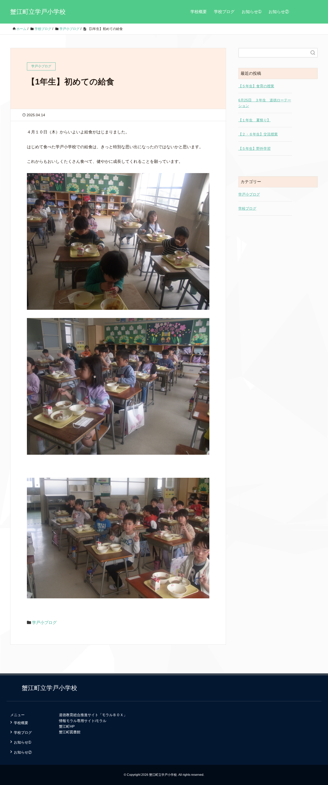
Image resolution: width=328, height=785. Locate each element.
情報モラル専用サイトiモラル (82, 721)
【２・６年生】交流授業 (258, 134)
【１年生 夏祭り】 (254, 120)
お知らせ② (279, 11)
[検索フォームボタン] (313, 52)
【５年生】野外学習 (254, 148)
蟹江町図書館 (69, 732)
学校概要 (198, 11)
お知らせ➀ (251, 11)
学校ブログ (224, 11)
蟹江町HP (67, 726)
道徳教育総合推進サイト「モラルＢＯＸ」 (93, 715)
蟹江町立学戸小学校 (38, 11)
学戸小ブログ (44, 622)
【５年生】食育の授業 (256, 86)
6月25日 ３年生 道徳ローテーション (264, 103)
